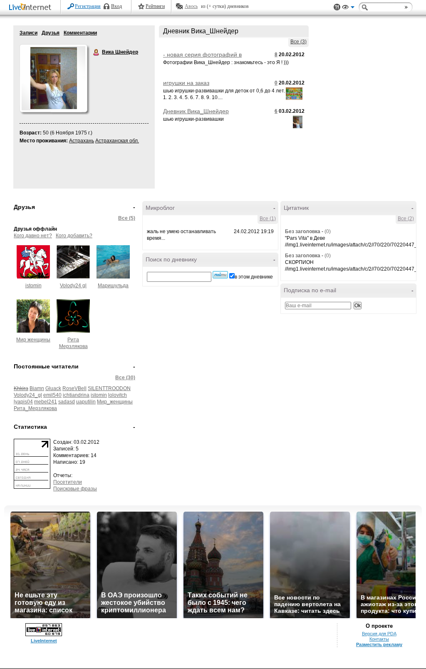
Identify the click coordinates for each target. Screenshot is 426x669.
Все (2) (406, 218)
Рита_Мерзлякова (35, 408)
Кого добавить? (74, 236)
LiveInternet (31, 7)
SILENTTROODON (109, 388)
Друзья (50, 33)
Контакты (379, 639)
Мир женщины (33, 340)
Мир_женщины (115, 402)
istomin (33, 285)
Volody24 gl (73, 285)
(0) (327, 231)
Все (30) (125, 378)
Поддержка (337, 7)
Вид (348, 8)
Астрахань (81, 141)
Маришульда (113, 285)
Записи (28, 33)
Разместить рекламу (379, 644)
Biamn (37, 388)
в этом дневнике (254, 277)
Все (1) (268, 218)
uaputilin (86, 402)
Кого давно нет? (33, 236)
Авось (191, 6)
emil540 (52, 395)
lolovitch (117, 395)
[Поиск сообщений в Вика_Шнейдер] (220, 275)
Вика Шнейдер (96, 52)
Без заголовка (302, 231)
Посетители (67, 482)
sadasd (66, 402)
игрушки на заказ (186, 83)
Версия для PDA (379, 633)
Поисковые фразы (75, 489)
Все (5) (126, 218)
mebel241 (45, 402)
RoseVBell (74, 388)
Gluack (53, 388)
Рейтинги (155, 6)
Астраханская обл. (117, 141)
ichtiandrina (76, 395)
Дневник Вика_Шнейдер (196, 111)
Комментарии (80, 33)
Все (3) (298, 42)
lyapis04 (23, 402)
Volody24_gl (28, 395)
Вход (116, 6)
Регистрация (88, 6)
